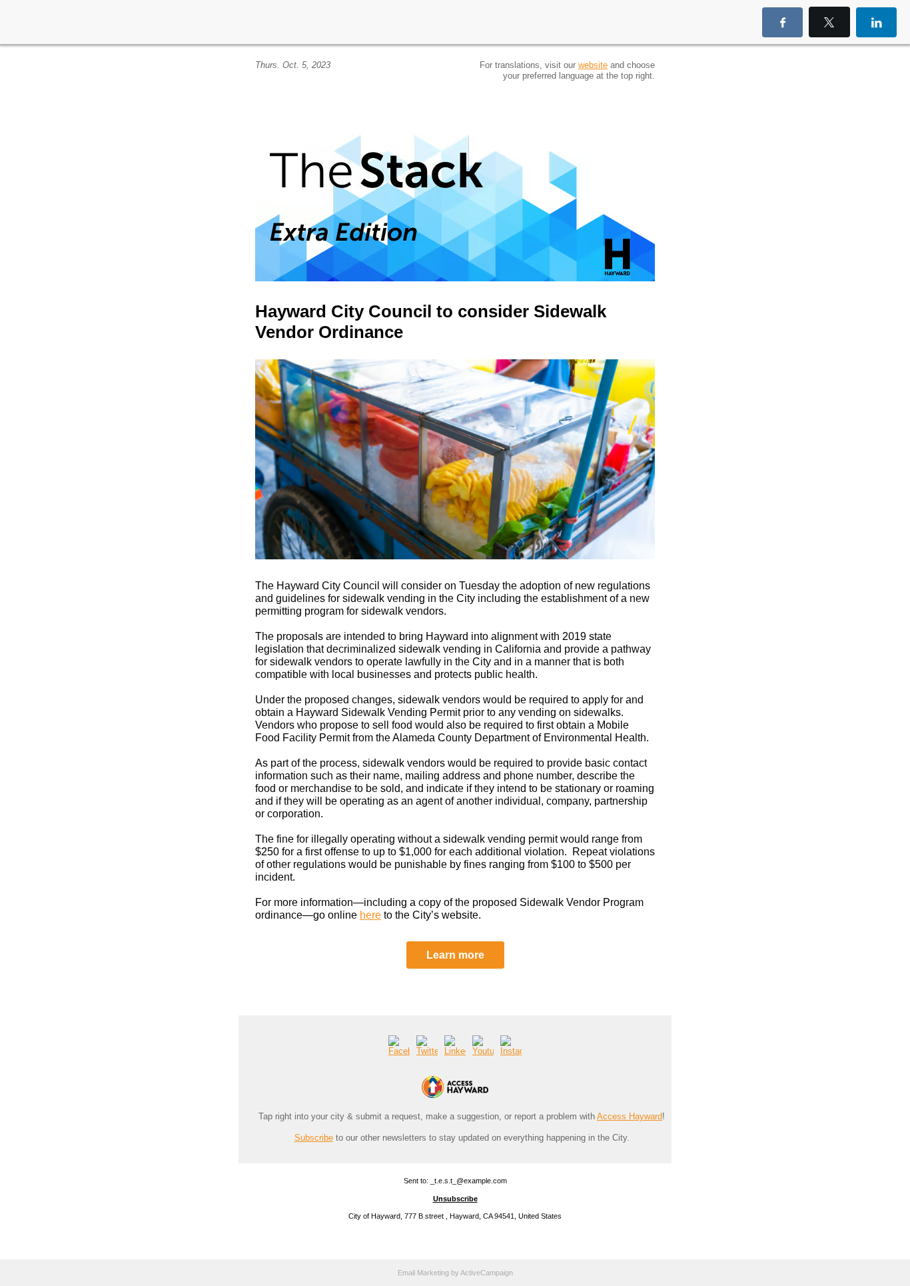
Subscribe (313, 1138)
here (370, 915)
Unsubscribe (455, 1199)
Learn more (455, 955)
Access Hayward (629, 1116)
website (593, 65)
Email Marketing (423, 1273)
